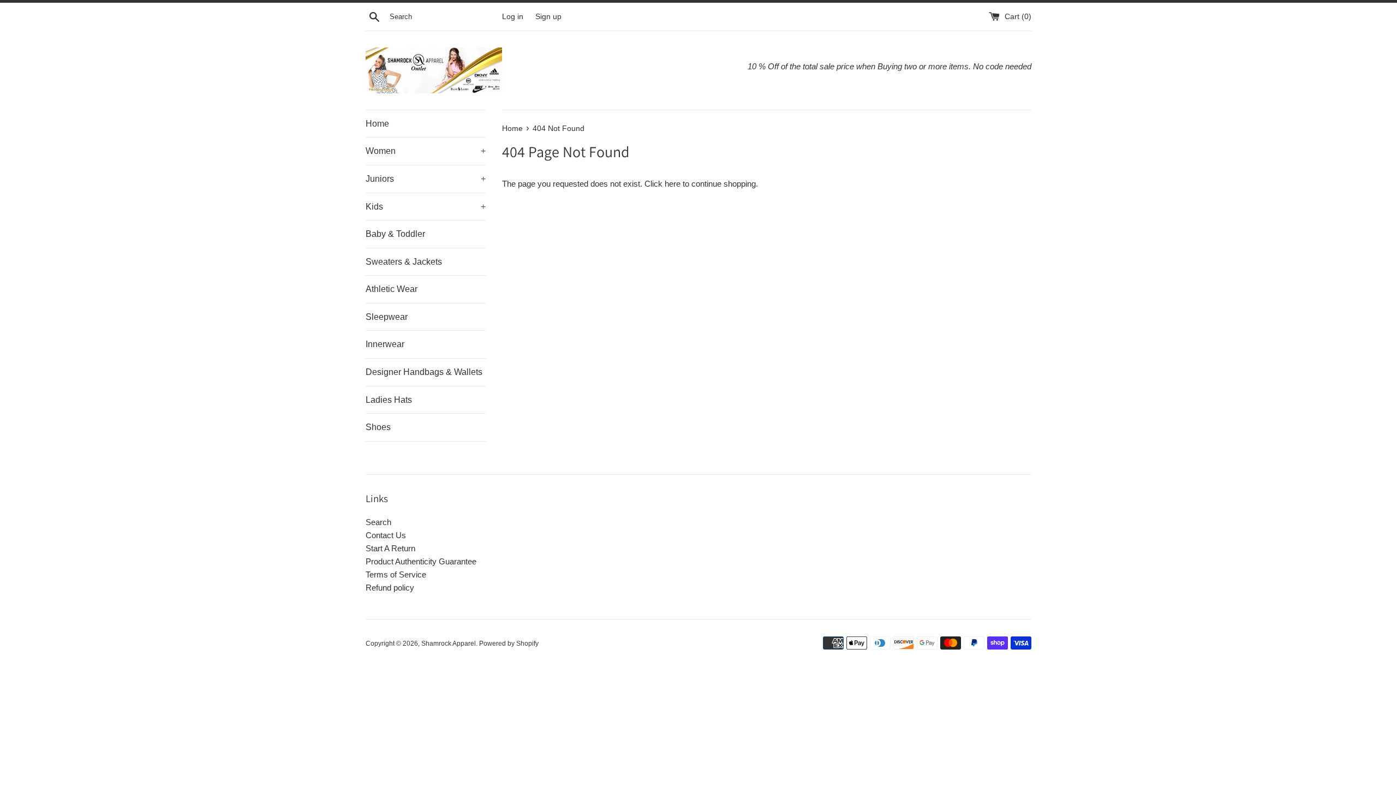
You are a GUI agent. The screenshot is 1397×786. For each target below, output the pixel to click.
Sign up (548, 17)
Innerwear (385, 344)
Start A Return (390, 548)
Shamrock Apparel (448, 643)
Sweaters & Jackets (404, 261)
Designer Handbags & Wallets (424, 372)
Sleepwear (387, 316)
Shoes (378, 427)
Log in (512, 17)
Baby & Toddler (395, 234)
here (672, 183)
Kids (426, 206)
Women (426, 151)
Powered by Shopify (509, 643)
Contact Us (386, 535)
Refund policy (390, 587)
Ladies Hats (389, 399)
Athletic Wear (391, 289)
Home (377, 123)
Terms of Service (396, 574)
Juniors (426, 178)
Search (378, 522)
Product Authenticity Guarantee (421, 561)
